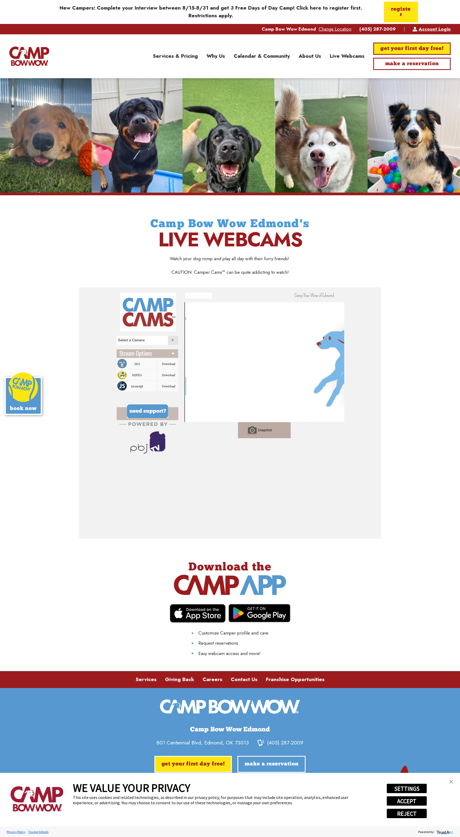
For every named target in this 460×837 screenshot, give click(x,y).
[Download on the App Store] (198, 613)
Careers (212, 679)
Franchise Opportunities (295, 679)
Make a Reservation (412, 64)
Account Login (435, 29)
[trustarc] (444, 831)
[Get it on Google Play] (259, 613)
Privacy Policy (16, 832)
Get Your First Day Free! (412, 48)
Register (400, 12)
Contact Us (244, 679)
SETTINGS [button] (407, 788)
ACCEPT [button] (406, 801)
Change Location (335, 29)
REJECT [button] (407, 813)
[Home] (29, 56)
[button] (451, 781)
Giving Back (179, 679)
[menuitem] (175, 56)
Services (146, 679)
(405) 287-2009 (377, 29)
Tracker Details (38, 832)
